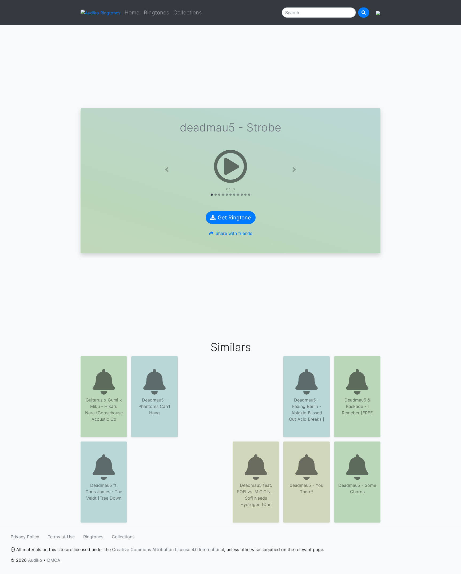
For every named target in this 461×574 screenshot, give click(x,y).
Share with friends (234, 233)
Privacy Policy (25, 536)
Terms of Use (61, 536)
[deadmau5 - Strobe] (230, 166)
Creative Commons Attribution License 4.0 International (168, 549)
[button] (167, 170)
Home (132, 12)
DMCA (53, 560)
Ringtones (156, 12)
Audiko (35, 560)
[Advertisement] (230, 66)
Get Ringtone (234, 217)
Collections (187, 12)
